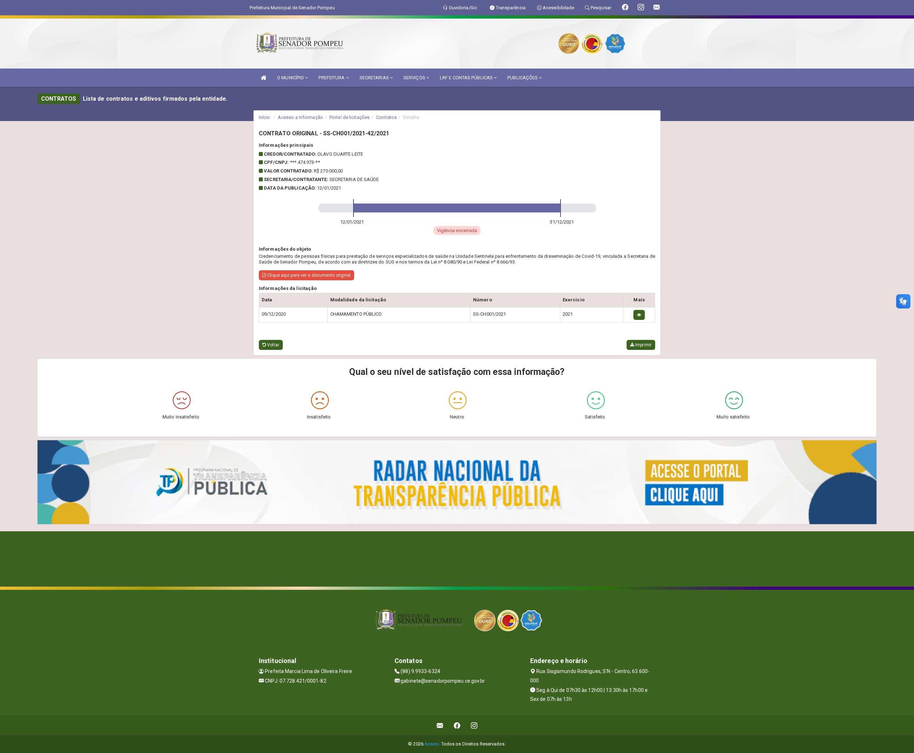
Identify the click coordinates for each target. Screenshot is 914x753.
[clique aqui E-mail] (440, 725)
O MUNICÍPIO (291, 77)
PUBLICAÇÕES (523, 77)
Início (264, 117)
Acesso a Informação (300, 117)
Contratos (386, 117)
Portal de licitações (350, 117)
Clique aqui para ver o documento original (308, 275)
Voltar (272, 344)
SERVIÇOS (414, 77)
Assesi (432, 744)
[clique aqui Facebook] (457, 725)
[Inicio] (263, 78)
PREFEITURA (332, 77)
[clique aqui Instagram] (474, 725)
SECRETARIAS (375, 77)
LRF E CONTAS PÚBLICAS (467, 77)
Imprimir (643, 344)
